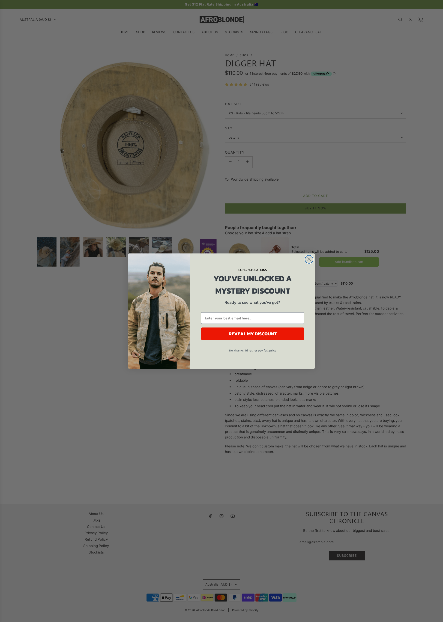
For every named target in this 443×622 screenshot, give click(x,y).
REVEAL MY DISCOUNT (253, 333)
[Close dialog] (309, 259)
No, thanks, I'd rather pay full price (252, 350)
